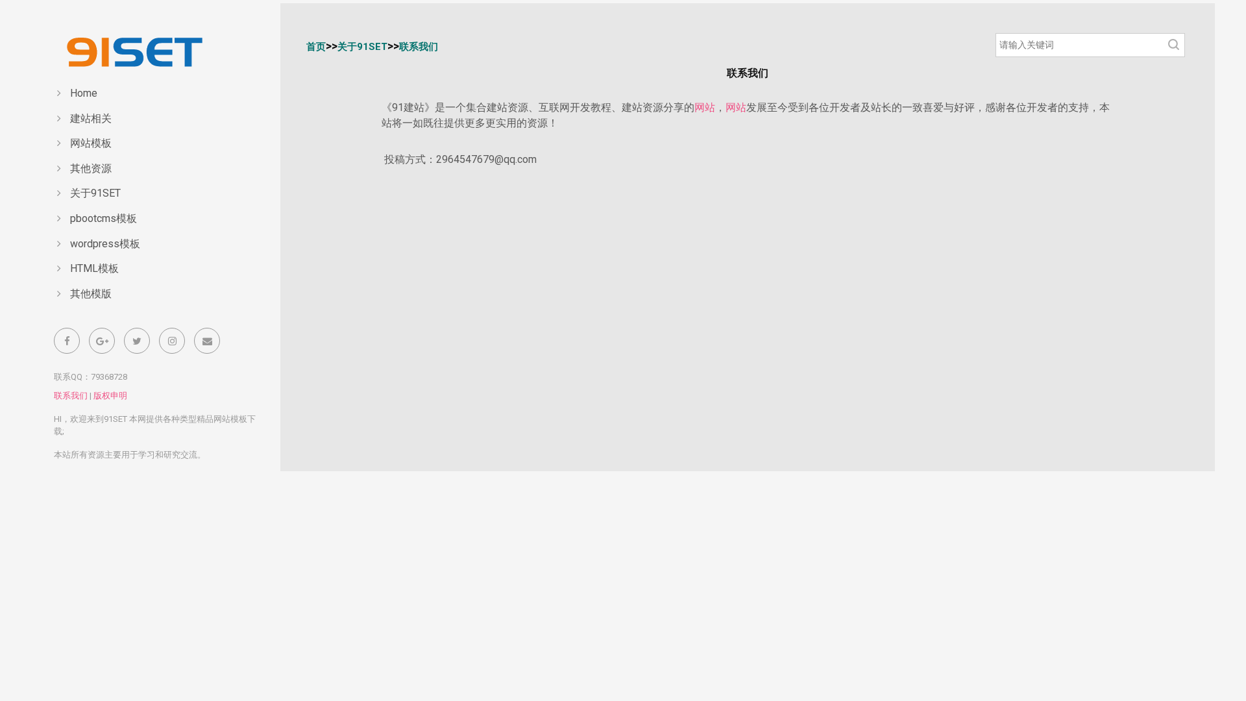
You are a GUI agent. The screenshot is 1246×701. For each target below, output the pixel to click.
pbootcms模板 (103, 218)
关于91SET (95, 193)
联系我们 (71, 395)
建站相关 (91, 118)
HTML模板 (94, 268)
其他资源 (91, 168)
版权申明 (110, 395)
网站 (704, 107)
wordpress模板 (105, 244)
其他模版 (91, 294)
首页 (316, 47)
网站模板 (91, 143)
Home (83, 93)
